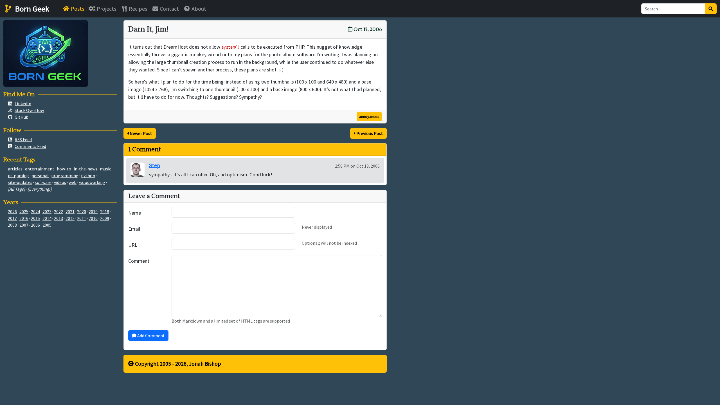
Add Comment (150, 335)
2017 (12, 218)
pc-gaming (18, 175)
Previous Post (369, 133)
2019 (93, 211)
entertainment (39, 169)
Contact (169, 8)
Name (134, 213)
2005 (46, 225)
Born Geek (31, 9)
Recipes (137, 8)
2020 (81, 211)
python (88, 175)
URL (132, 245)
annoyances (369, 116)
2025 (23, 211)
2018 (104, 211)
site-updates (20, 182)
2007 (23, 225)
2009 (104, 218)
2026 (12, 211)
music (105, 169)
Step (154, 165)
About (198, 8)
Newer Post (140, 133)
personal (40, 175)
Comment (138, 261)
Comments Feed (30, 146)
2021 (70, 211)
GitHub (21, 117)
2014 (46, 218)
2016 (23, 218)
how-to (64, 169)
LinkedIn (23, 103)
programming (64, 175)
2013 (58, 218)
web (72, 182)
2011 (81, 218)
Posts (77, 8)
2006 (35, 225)
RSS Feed (23, 139)
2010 (93, 218)
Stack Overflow (29, 110)
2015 (35, 218)
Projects (106, 8)
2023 (46, 211)
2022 (58, 211)
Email (134, 229)
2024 (35, 211)
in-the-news (85, 169)
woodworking (92, 182)
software (43, 182)
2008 (12, 225)
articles (15, 169)
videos (60, 182)
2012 (70, 218)
